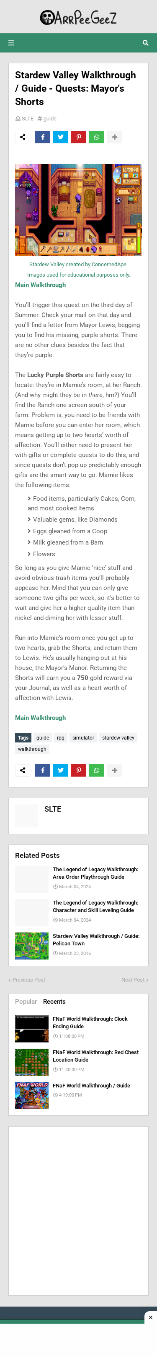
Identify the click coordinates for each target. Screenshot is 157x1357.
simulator (83, 738)
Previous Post (29, 980)
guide (50, 118)
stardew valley (118, 738)
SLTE (27, 118)
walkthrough (32, 749)
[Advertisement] (78, 1211)
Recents (54, 1001)
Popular (26, 1001)
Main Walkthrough (40, 285)
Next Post (132, 980)
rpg (60, 738)
